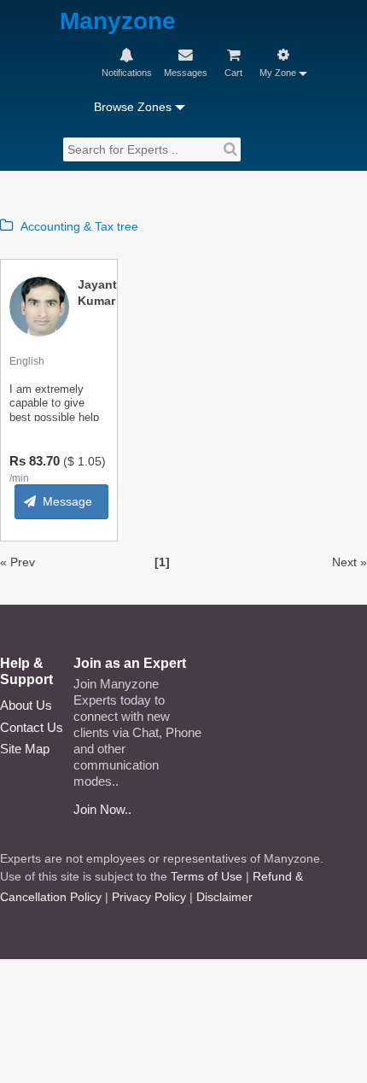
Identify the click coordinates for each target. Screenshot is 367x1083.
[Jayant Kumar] (39, 306)
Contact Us (31, 727)
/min (19, 478)
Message (67, 501)
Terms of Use (206, 876)
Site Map (25, 748)
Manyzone (118, 22)
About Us (26, 705)
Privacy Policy (149, 897)
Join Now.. (102, 809)
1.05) (92, 461)
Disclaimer (224, 897)
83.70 (44, 461)
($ (68, 461)
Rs (17, 461)
